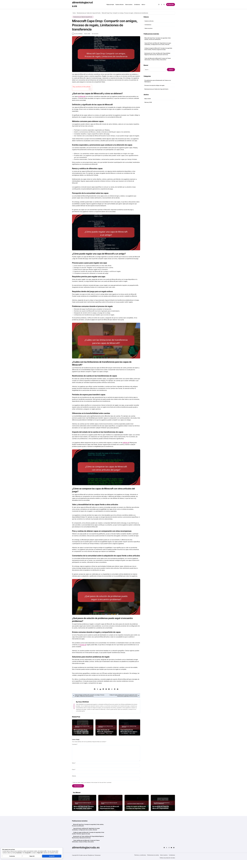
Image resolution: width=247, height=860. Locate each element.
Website (74, 776)
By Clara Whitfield (78, 33)
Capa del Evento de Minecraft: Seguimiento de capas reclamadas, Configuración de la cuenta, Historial (157, 43)
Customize (12, 856)
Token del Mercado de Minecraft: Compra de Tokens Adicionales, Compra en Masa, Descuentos (157, 59)
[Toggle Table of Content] (89, 89)
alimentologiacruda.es (86, 847)
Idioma (143, 4)
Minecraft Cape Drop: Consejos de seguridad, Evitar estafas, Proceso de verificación (157, 38)
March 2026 (147, 98)
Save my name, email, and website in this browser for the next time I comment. (92, 782)
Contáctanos (137, 4)
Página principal (110, 4)
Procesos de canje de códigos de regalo (154, 85)
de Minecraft (81, 96)
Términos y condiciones (140, 855)
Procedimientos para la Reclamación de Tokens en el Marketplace (157, 81)
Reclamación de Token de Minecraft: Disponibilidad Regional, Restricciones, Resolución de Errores (157, 54)
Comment (75, 744)
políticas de (126, 442)
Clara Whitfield (83, 702)
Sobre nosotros (128, 4)
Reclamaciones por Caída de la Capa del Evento (82, 16)
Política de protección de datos (167, 857)
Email (74, 769)
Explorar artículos (120, 4)
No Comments (95, 33)
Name (74, 763)
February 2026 (148, 102)
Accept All (51, 856)
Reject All (32, 856)
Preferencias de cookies (153, 855)
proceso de (83, 644)
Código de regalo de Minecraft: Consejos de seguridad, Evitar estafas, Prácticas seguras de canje (158, 48)
